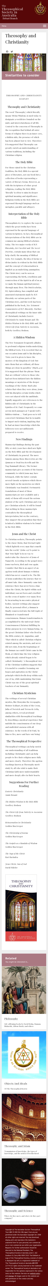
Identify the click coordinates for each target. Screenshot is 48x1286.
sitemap (11, 1276)
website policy (35, 1273)
